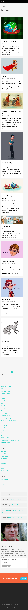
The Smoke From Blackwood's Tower (11, 440)
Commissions (4, 401)
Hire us (24, 578)
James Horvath (6, 510)
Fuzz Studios (4, 479)
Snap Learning (5, 437)
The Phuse (4, 484)
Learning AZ (4, 413)
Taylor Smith (4, 468)
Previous (3, 372)
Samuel (4, 76)
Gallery (3, 410)
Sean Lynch (4, 466)
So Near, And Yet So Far (18, 494)
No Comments (12, 43)
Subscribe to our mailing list (9, 559)
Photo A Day (4, 463)
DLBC (2, 403)
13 (21, 372)
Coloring (3, 398)
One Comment (13, 263)
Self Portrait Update (8, 163)
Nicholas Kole (4, 461)
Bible (8, 115)
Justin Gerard (4, 458)
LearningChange (5, 415)
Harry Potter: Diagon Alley (15, 517)
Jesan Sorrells (5, 456)
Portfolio (3, 428)
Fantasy (3, 408)
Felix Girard (4, 453)
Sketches (3, 435)
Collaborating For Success (8, 396)
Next (3, 374)
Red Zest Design (5, 482)
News (8, 43)
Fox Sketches (6, 342)
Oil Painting (4, 425)
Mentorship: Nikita (8, 261)
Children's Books (5, 393)
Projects (3, 430)
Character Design (5, 391)
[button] (26, 1)
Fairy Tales (4, 406)
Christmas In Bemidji (9, 41)
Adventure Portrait (6, 386)
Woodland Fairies (5, 442)
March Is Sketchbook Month (8, 420)
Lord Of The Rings (6, 418)
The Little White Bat (6, 471)
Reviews (3, 433)
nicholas (4, 43)
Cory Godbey (4, 451)
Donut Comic (6, 226)
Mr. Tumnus (6, 299)
